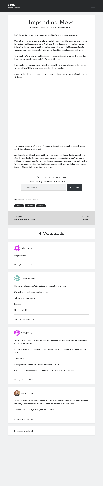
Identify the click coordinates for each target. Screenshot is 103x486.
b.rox (11, 5)
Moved (86, 219)
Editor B (44, 27)
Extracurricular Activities (25, 219)
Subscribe (74, 187)
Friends (30, 206)
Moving (40, 206)
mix (73, 74)
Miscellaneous (32, 199)
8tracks (19, 206)
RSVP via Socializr (56, 68)
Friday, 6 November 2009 (62, 27)
